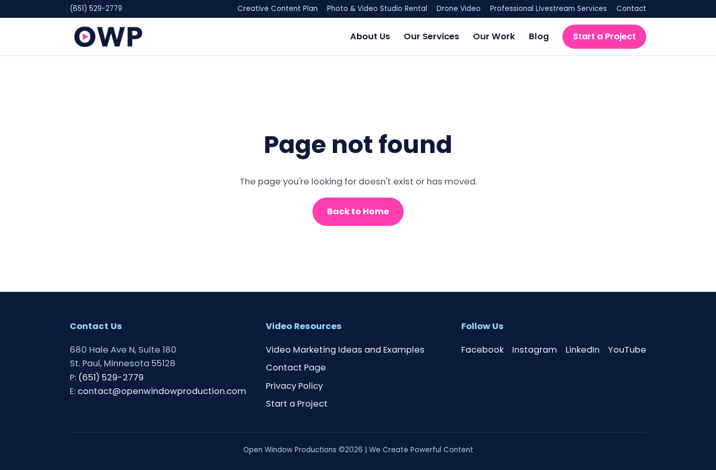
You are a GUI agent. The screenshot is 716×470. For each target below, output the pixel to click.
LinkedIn (583, 350)
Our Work (494, 36)
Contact (631, 9)
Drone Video (459, 9)
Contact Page (296, 368)
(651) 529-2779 (96, 9)
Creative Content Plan (277, 9)
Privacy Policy (294, 386)
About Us (370, 36)
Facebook (482, 350)
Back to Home (358, 211)
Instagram (534, 350)
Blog (539, 36)
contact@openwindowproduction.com (162, 391)
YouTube (627, 350)
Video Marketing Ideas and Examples (345, 350)
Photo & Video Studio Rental (377, 9)
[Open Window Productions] (108, 36)
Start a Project (604, 36)
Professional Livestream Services (548, 9)
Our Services (431, 36)
